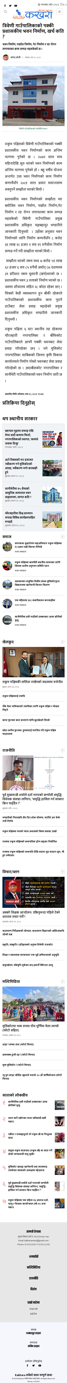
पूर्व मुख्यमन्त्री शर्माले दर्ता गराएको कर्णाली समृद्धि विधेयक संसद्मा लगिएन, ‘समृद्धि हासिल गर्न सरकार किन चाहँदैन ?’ (33, 799)
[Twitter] (10, 5)
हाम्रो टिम (33, 1314)
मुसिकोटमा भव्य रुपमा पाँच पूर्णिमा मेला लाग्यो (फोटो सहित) (30, 1028)
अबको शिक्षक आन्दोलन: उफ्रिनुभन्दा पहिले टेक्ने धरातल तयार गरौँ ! (31, 914)
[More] (63, 536)
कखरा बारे (33, 1309)
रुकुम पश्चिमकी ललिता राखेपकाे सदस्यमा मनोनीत (32, 682)
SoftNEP (36, 1381)
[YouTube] (15, 5)
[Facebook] (4, 5)
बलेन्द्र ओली (15, 57)
